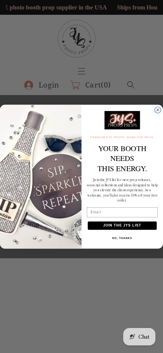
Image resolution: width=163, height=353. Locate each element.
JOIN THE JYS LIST (122, 225)
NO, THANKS (122, 237)
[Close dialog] (158, 110)
